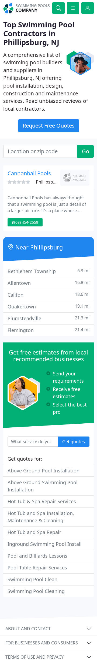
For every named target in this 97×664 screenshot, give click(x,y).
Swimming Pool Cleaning (36, 591)
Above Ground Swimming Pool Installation (43, 486)
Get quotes (73, 442)
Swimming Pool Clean (32, 579)
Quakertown (48, 306)
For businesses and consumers (41, 643)
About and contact (28, 629)
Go (85, 151)
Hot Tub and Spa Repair (34, 532)
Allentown (48, 282)
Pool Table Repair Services (37, 567)
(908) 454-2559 (25, 222)
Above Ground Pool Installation (43, 470)
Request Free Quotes (49, 125)
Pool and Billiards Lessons (37, 556)
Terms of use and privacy (34, 657)
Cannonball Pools (29, 173)
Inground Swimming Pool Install (45, 544)
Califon (48, 294)
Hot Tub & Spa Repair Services (42, 501)
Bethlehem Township (48, 271)
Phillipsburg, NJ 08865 (58, 182)
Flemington (48, 330)
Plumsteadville (48, 318)
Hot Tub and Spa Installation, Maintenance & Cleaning (41, 517)
